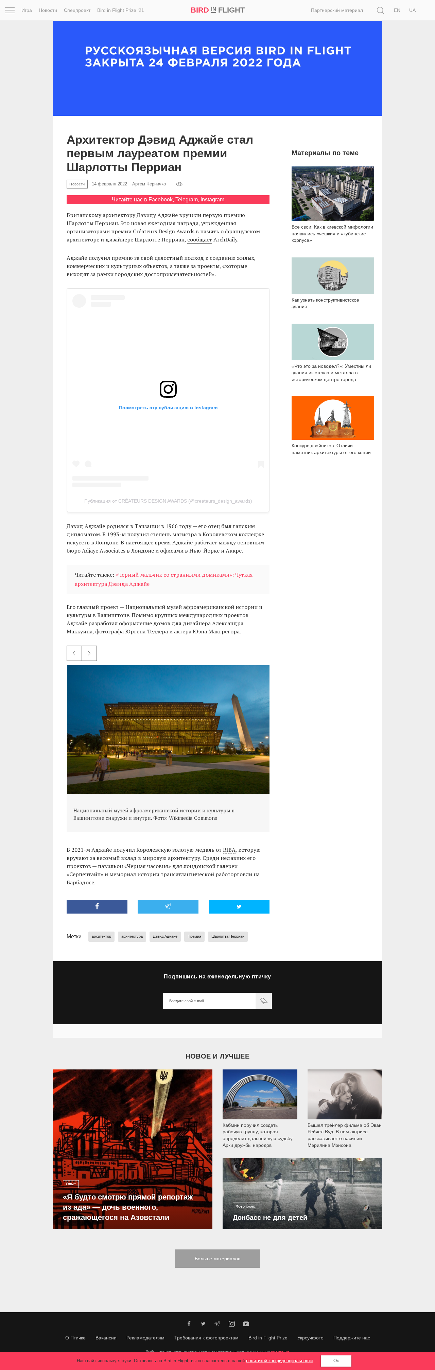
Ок (336, 1360)
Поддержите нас (351, 1337)
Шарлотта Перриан (227, 936)
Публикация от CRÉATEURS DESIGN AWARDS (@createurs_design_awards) (168, 501)
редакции (280, 1351)
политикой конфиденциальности (279, 1360)
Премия (194, 936)
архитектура (132, 936)
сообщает (199, 239)
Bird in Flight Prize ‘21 (120, 10)
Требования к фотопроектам (206, 1337)
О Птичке (75, 1337)
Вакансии (106, 1337)
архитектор (101, 936)
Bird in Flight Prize (268, 1337)
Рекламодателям (145, 1337)
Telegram (186, 199)
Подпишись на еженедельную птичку (217, 976)
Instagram (212, 199)
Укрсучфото (310, 1337)
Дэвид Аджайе (165, 936)
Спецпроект (77, 10)
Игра (26, 10)
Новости (48, 10)
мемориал (122, 874)
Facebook (161, 199)
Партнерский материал (337, 10)
